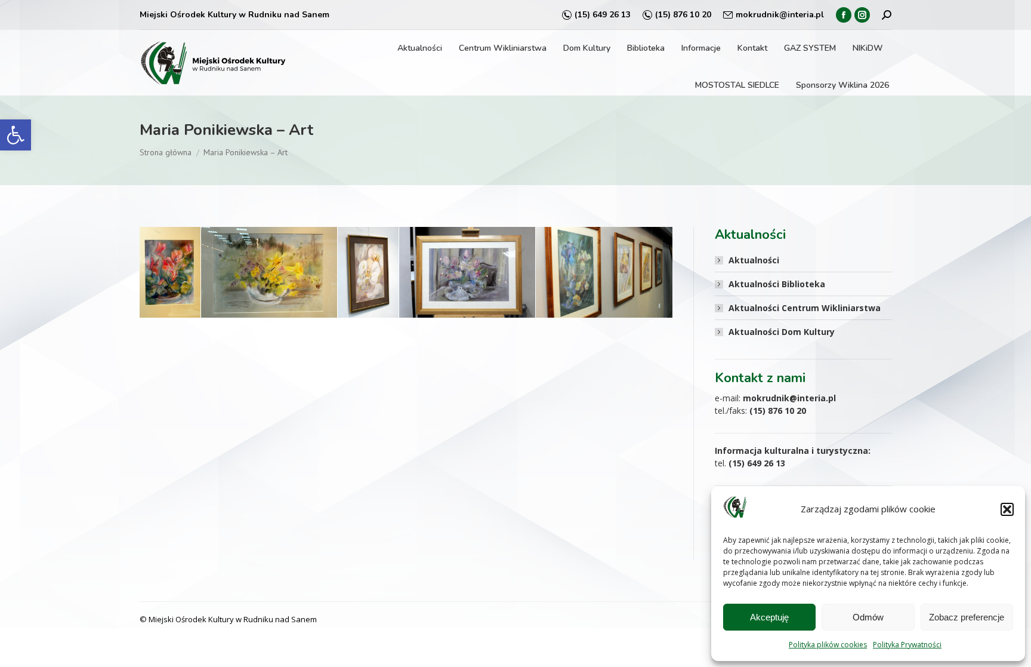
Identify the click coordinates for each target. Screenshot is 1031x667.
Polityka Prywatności (907, 645)
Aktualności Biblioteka (777, 284)
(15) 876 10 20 (683, 14)
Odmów (868, 617)
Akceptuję (769, 617)
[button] (15, 134)
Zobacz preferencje (966, 617)
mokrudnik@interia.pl (780, 14)
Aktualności (754, 260)
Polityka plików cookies (828, 645)
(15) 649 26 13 (603, 14)
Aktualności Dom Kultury (782, 331)
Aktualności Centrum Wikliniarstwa (805, 307)
